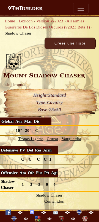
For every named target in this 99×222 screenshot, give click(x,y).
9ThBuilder (25, 8)
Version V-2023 (49, 21)
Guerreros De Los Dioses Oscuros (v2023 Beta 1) (47, 27)
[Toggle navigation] (81, 8)
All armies (75, 21)
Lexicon (26, 21)
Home (10, 21)
